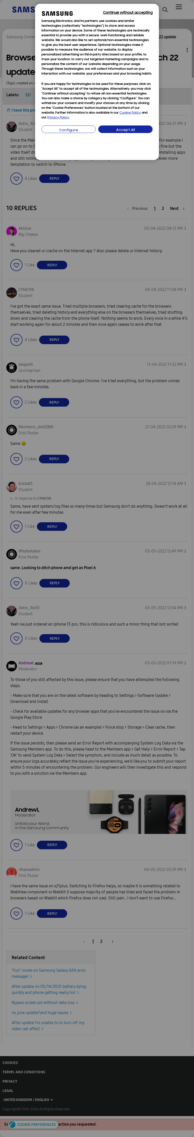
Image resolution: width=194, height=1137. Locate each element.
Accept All (125, 130)
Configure (68, 130)
